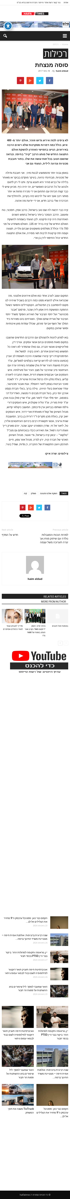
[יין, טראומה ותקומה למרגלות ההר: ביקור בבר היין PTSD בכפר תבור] (59, 957)
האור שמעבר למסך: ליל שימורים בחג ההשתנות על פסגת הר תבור (20, 1073)
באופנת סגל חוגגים (60, 626)
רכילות (55, 54)
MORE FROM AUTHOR (53, 601)
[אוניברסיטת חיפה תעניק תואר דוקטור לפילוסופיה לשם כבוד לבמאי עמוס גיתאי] (59, 974)
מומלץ (33, 493)
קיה (25, 493)
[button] (5, 36)
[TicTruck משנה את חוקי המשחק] (18, 1095)
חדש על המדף (10, 534)
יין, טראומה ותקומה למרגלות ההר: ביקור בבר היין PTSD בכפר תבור (53, 1035)
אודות (66, 2)
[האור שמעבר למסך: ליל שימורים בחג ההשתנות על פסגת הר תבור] (59, 991)
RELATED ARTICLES (55, 596)
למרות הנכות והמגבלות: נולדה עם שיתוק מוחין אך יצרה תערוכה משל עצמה (54, 538)
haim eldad (62, 70)
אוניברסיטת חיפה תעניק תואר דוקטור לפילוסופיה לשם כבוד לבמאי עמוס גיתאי (18, 1035)
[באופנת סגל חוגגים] (57, 616)
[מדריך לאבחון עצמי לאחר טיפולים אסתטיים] (12, 616)
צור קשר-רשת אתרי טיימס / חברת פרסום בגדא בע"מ (38, 2)
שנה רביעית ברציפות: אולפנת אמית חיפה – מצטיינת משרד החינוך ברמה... (52, 1073)
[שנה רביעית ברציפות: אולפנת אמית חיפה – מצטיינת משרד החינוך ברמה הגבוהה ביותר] (59, 939)
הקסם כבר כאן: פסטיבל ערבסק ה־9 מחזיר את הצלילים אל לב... (52, 1112)
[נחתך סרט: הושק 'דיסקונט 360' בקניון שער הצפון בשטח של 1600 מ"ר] (35, 616)
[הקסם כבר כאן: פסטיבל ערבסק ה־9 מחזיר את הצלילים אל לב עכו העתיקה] (59, 922)
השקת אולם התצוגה (48, 493)
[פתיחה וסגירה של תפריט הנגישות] (8, 26)
